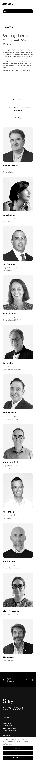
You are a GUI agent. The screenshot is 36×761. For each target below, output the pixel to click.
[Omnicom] (16, 4)
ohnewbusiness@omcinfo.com (22, 70)
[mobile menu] (32, 3)
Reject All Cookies (18, 753)
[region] (18, 749)
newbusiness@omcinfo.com (10, 730)
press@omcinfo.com (8, 725)
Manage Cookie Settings (18, 748)
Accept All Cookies (18, 757)
